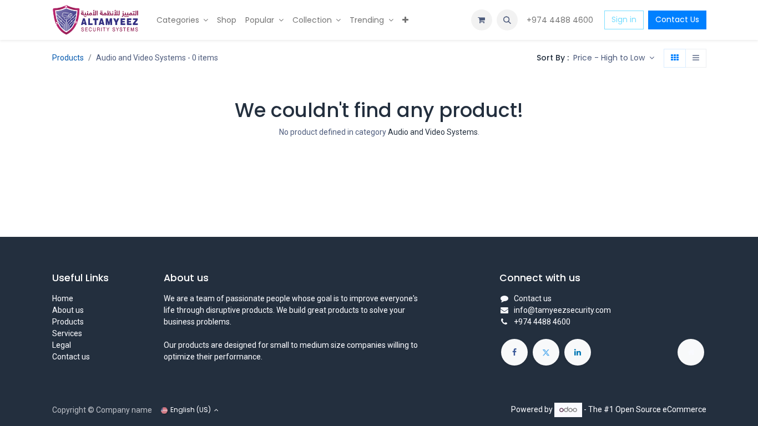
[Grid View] (675, 58)
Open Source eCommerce (660, 409)
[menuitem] (182, 20)
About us (68, 310)
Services (67, 333)
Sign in (624, 19)
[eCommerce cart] (481, 20)
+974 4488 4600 (561, 20)
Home (62, 298)
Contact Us (677, 19)
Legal (61, 345)
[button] (507, 20)
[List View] (695, 58)
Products (68, 57)
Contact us (71, 356)
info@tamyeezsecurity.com (562, 310)
